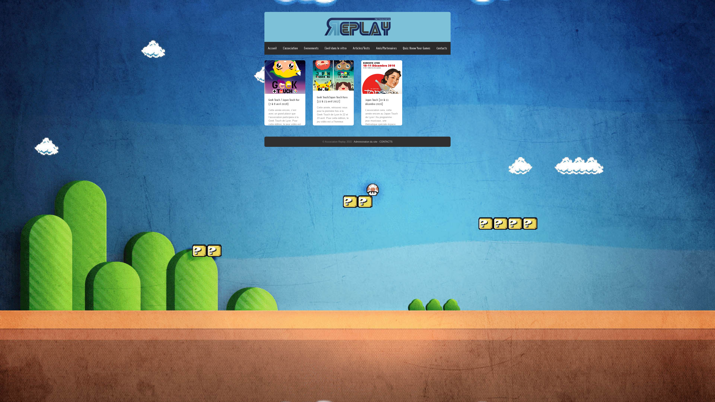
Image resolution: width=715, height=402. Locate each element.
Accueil (272, 48)
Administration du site (366, 141)
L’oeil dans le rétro (336, 48)
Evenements (311, 48)
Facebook (440, 5)
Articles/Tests (361, 48)
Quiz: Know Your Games (416, 48)
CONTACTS (386, 141)
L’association (290, 48)
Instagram (447, 5)
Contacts (442, 48)
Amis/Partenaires (386, 48)
